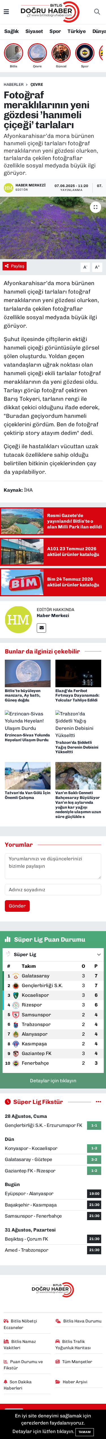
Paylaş (17, 266)
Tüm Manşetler (77, 1361)
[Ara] (97, 12)
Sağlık (11, 31)
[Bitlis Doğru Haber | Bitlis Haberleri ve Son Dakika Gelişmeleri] (50, 11)
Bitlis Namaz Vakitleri (20, 1344)
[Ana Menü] (6, 11)
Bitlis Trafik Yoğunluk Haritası (73, 1344)
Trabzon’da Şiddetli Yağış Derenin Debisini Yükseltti (76, 747)
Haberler (13, 84)
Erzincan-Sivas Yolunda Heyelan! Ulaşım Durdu (27, 737)
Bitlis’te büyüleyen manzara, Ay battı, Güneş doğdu (22, 695)
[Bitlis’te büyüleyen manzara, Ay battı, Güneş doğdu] (28, 673)
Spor (55, 31)
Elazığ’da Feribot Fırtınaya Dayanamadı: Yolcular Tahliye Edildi (77, 695)
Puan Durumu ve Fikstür (23, 1365)
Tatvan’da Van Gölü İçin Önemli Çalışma (27, 795)
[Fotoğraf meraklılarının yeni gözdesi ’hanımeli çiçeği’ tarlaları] (53, 228)
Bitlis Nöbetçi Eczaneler (20, 1324)
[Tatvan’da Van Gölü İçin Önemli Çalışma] (28, 775)
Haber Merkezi (53, 615)
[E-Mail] (41, 628)
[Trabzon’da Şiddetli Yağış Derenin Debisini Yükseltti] (78, 724)
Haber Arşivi (75, 1381)
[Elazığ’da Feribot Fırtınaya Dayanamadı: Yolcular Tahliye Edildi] (78, 673)
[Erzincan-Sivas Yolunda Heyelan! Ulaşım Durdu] (28, 720)
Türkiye (77, 31)
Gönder (17, 906)
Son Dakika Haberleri (18, 1385)
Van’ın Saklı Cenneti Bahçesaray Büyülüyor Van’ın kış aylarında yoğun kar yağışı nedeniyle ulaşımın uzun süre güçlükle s (78, 804)
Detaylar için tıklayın (53, 1080)
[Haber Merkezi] (18, 619)
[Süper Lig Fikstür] (98, 1101)
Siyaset (34, 31)
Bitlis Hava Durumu (82, 1321)
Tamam (85, 1432)
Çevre (37, 84)
